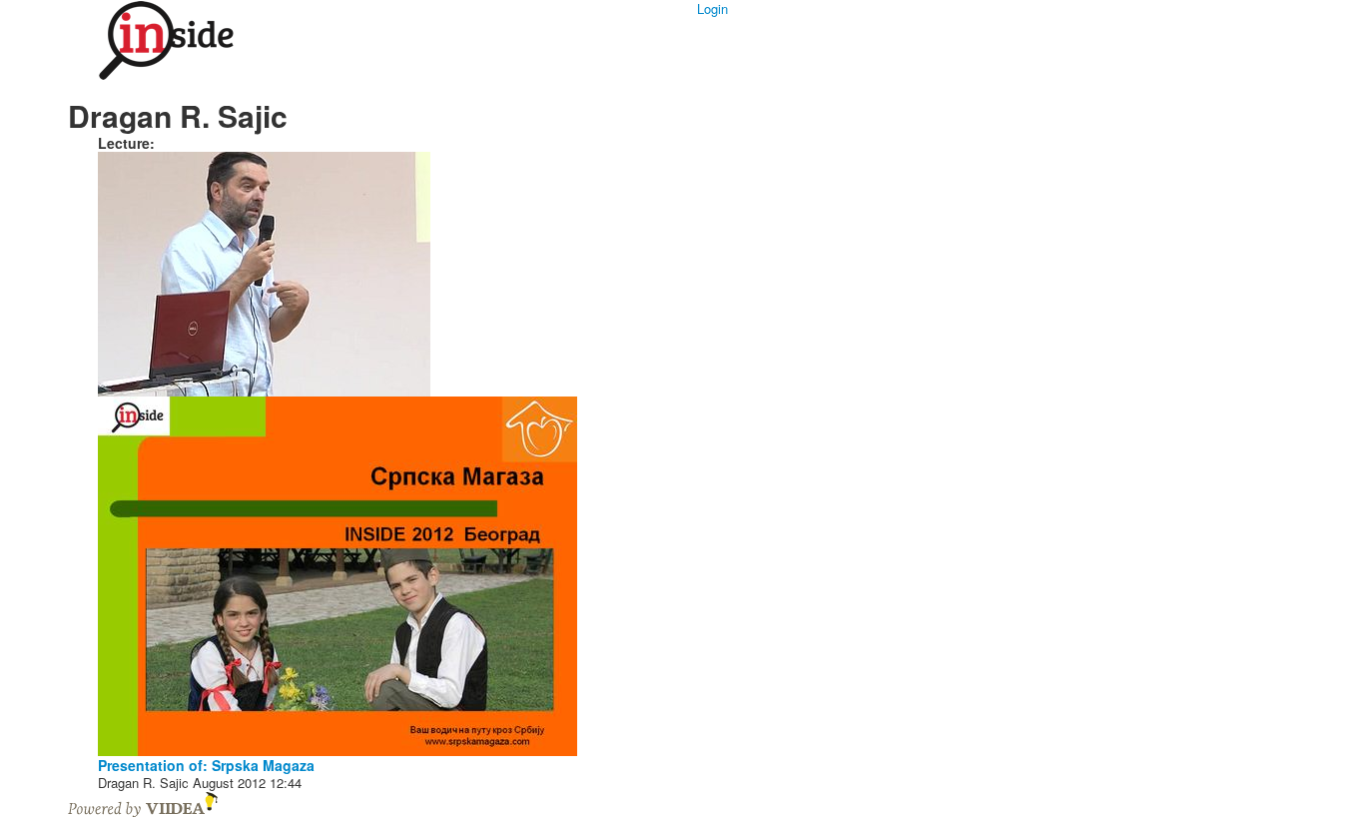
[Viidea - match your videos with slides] (143, 802)
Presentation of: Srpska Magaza (206, 765)
